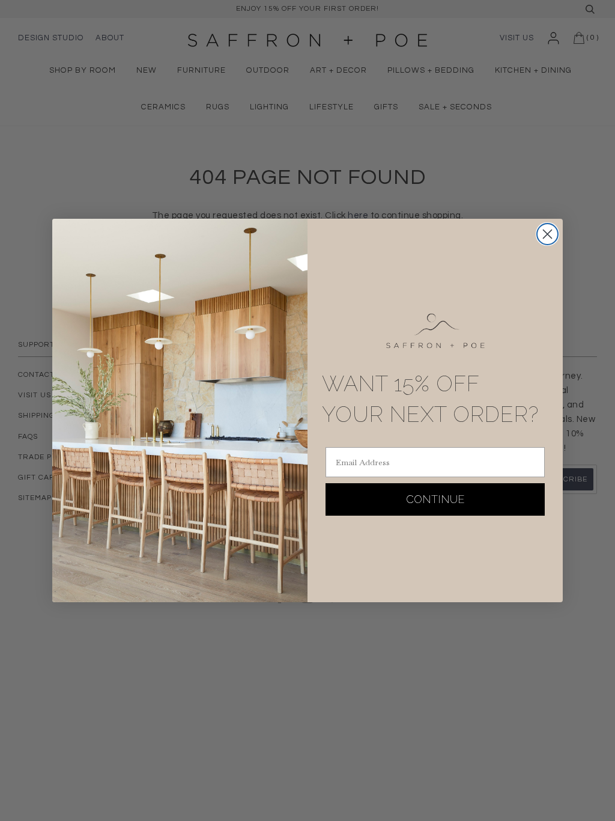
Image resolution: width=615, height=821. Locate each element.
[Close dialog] (547, 234)
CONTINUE (435, 499)
